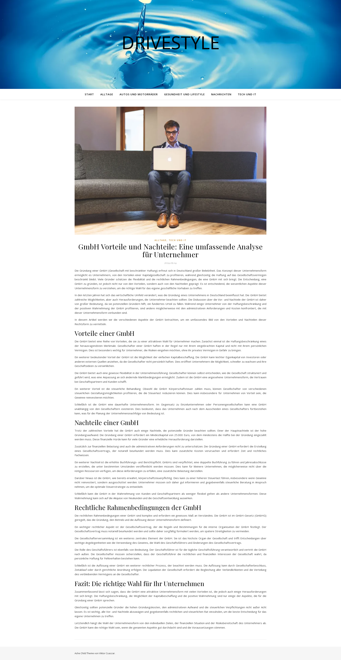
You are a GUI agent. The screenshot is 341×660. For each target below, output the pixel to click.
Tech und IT (247, 94)
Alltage (106, 94)
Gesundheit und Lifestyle (184, 94)
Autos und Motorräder (139, 94)
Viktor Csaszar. (107, 653)
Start (89, 94)
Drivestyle (170, 42)
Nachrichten (221, 94)
